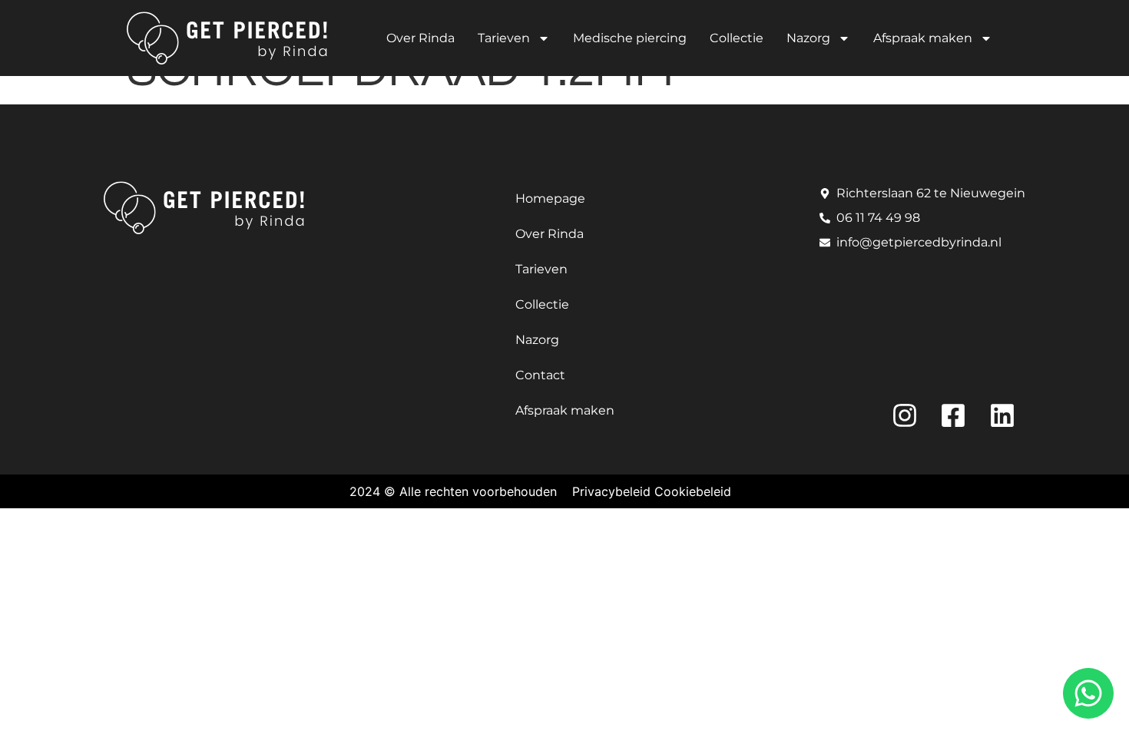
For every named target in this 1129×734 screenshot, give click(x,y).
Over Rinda (420, 38)
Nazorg (808, 38)
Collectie (736, 38)
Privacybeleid (611, 491)
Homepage (550, 198)
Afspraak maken (922, 38)
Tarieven (504, 38)
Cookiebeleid (692, 491)
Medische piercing (630, 38)
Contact (540, 375)
